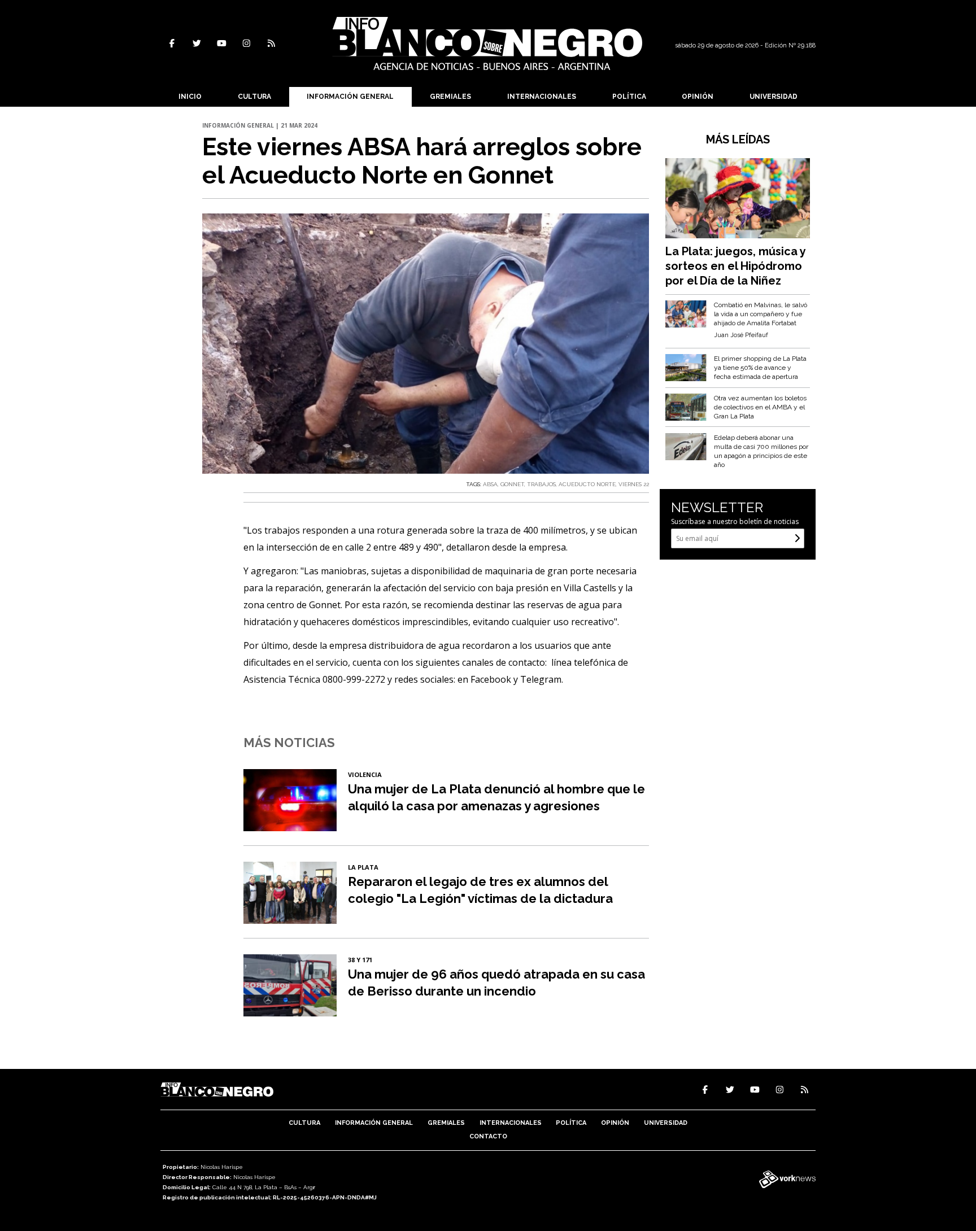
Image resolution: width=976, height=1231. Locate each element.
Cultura (254, 97)
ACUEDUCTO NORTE (587, 484)
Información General (350, 97)
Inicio (190, 97)
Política (629, 97)
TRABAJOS (541, 484)
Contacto (488, 1136)
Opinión (697, 97)
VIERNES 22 (633, 484)
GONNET (512, 484)
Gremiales (450, 97)
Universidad (774, 97)
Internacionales (541, 97)
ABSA (490, 484)
